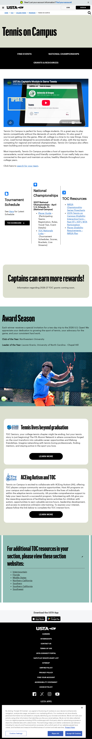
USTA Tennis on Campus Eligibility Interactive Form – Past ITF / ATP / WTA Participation (77, 219)
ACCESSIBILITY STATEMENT (46, 682)
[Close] (82, 707)
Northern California (22, 580)
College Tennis (21, 13)
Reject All (55, 733)
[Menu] (3, 7)
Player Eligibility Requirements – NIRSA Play (75, 230)
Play (12, 13)
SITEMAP (46, 663)
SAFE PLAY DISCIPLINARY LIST (46, 658)
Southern (17, 583)
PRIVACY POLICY (46, 672)
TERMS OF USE (46, 648)
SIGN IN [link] (83, 7)
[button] (88, 2)
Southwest (18, 589)
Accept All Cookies (74, 733)
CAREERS (46, 634)
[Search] (89, 12)
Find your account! (64, 2)
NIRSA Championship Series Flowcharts (76, 207)
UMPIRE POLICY (46, 667)
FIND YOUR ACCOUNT (46, 677)
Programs (32, 13)
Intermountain (20, 572)
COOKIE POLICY (46, 687)
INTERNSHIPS (46, 638)
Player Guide (44, 213)
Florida (16, 575)
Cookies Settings (16, 733)
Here (11, 211)
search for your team (27, 166)
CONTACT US (46, 643)
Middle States (19, 577)
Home (6, 13)
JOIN (68, 7)
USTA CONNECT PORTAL (46, 653)
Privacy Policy (70, 727)
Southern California (23, 586)
